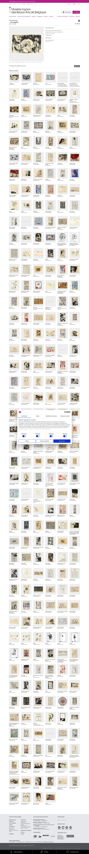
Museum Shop (12, 829)
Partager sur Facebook (75, 24)
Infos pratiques (12, 16)
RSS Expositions (61, 836)
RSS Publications (61, 838)
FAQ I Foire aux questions (12, 820)
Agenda (34, 16)
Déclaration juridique (68, 848)
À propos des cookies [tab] (65, 416)
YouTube (63, 829)
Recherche (71, 16)
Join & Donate (68, 12)
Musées (46, 16)
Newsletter (71, 836)
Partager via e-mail (79, 24)
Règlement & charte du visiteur (13, 831)
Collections (39, 16)
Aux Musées (12, 826)
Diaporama (77, 66)
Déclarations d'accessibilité (59, 848)
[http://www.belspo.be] (35, 837)
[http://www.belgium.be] (40, 837)
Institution (51, 16)
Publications (23, 822)
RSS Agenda (60, 835)
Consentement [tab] (24, 416)
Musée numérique (24, 827)
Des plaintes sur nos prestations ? (47, 848)
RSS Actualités (60, 837)
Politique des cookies (76, 848)
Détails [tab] (37, 416)
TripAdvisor (70, 829)
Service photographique (25, 823)
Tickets (77, 12)
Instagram (66, 829)
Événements (11, 828)
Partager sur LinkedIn (77, 24)
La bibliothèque (24, 821)
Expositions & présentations (23, 16)
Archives (22, 824)
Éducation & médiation (62, 16)
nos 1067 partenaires (27, 421)
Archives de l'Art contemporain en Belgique (26, 826)
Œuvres (79, 21)
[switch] (37, 436)
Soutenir (23, 832)
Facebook (59, 829)
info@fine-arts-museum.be (48, 841)
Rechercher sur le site (28, 4)
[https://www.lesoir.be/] (46, 835)
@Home (78, 16)
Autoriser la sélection (44, 441)
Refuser (27, 441)
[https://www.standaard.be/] (53, 836)
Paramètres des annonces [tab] (51, 416)
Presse (22, 834)
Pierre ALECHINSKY (49, 41)
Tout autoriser (62, 441)
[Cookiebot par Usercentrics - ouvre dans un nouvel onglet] (65, 412)
